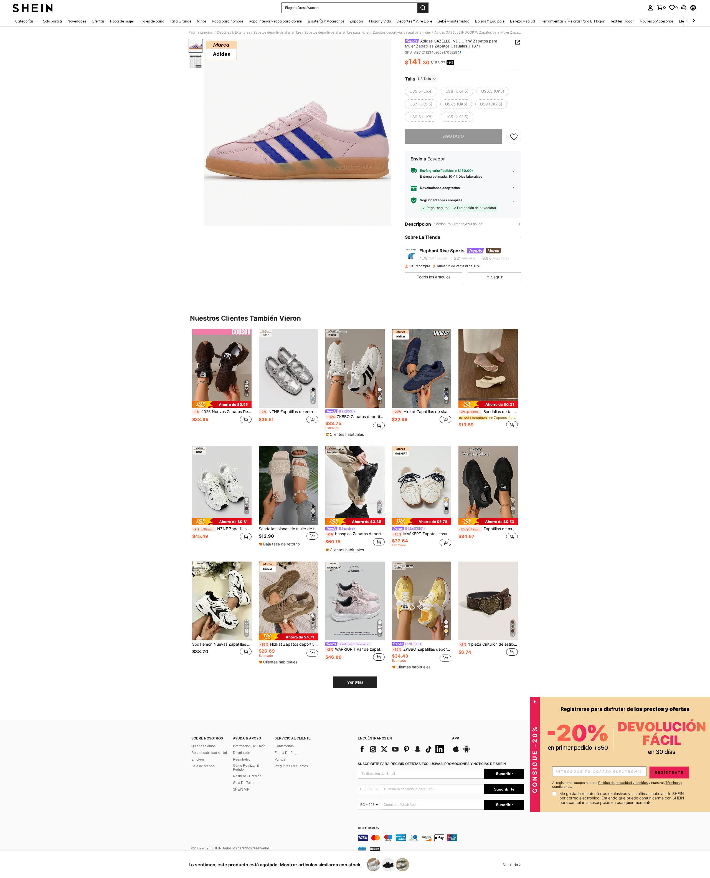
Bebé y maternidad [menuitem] (454, 21)
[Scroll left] (687, 21)
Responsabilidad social (209, 753)
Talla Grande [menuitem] (180, 21)
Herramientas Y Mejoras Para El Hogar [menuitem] (573, 21)
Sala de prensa (202, 766)
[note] (222, 404)
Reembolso (241, 759)
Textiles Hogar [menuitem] (622, 21)
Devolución (241, 753)
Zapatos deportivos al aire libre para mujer (337, 32)
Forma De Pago (286, 753)
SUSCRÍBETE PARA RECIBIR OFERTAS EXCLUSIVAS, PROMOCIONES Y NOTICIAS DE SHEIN (432, 764)
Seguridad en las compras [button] (441, 200)
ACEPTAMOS (368, 828)
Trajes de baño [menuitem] (152, 21)
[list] (402, 749)
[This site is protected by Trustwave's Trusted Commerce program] (362, 849)
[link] (661, 7)
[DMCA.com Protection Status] (375, 849)
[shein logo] (32, 8)
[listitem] (222, 382)
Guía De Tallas (244, 783)
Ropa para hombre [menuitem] (227, 21)
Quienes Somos (203, 746)
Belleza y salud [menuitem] (522, 21)
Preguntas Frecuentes (291, 766)
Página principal (201, 32)
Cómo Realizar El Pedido (246, 767)
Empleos (198, 759)
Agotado (453, 136)
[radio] (421, 91)
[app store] (456, 752)
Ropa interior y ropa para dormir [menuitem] (275, 21)
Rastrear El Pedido (247, 776)
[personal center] (650, 7)
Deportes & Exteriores (233, 32)
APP (455, 738)
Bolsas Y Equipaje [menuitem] (489, 21)
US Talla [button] (424, 79)
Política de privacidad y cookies (623, 783)
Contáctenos (284, 746)
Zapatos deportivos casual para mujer (402, 32)
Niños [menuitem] (201, 21)
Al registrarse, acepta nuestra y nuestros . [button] (617, 785)
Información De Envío (249, 746)
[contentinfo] (441, 837)
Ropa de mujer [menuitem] (122, 21)
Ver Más (355, 682)
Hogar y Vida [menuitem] (380, 21)
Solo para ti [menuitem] (52, 21)
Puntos (280, 759)
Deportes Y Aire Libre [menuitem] (414, 21)
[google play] (466, 752)
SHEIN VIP (241, 789)
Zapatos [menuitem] (357, 21)
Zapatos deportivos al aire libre (277, 32)
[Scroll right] (694, 21)
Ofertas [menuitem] (98, 21)
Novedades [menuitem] (76, 21)
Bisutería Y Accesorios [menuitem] (326, 21)
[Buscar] (422, 7)
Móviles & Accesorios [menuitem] (656, 21)
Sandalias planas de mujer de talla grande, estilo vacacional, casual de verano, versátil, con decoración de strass (288, 529)
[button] (683, 7)
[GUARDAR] (513, 136)
